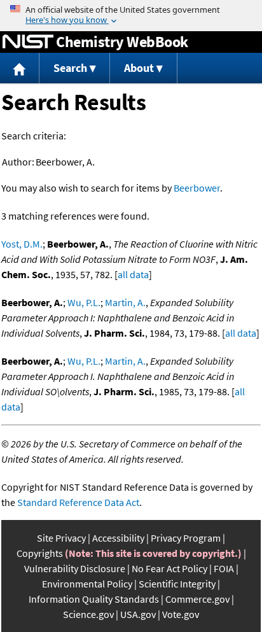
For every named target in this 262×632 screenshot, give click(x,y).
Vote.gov (180, 614)
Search (70, 67)
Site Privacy (61, 537)
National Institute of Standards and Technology (28, 42)
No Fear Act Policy (169, 568)
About (139, 67)
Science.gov (88, 614)
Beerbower (197, 187)
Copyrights (40, 553)
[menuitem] (19, 68)
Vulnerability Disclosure (74, 568)
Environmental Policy (87, 583)
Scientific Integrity (177, 583)
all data (133, 274)
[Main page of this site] (19, 68)
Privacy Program (186, 537)
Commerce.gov (197, 599)
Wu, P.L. (83, 302)
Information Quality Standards (94, 599)
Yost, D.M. (22, 243)
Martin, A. (125, 302)
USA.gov (138, 614)
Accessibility (118, 537)
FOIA (224, 568)
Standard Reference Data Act (78, 502)
